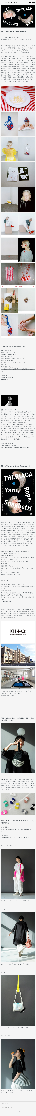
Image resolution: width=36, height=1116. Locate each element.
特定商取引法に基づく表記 (7, 1107)
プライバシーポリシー (6, 1103)
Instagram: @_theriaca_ (9, 445)
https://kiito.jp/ (6, 601)
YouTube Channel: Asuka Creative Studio (15, 447)
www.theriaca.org (7, 443)
